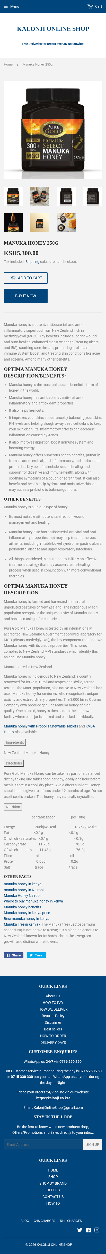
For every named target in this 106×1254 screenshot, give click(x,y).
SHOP (53, 1177)
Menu (14, 6)
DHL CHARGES (71, 1221)
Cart (98, 6)
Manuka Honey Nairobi (22, 895)
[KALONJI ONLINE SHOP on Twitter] (79, 1231)
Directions (14, 763)
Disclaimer (53, 1022)
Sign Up (92, 1145)
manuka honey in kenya (22, 884)
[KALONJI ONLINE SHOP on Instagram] (97, 1231)
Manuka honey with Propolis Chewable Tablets (41, 726)
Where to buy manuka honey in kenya (33, 901)
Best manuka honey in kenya (26, 919)
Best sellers (53, 1029)
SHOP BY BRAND (53, 1183)
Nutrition (13, 807)
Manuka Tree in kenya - (23, 924)
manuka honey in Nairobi (23, 890)
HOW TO (53, 1203)
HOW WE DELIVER (53, 1009)
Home (8, 64)
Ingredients (15, 742)
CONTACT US (53, 1197)
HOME (53, 1170)
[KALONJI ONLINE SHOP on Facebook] (88, 1231)
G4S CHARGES (44, 1221)
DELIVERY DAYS (53, 1042)
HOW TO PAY (53, 1003)
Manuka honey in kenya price (27, 913)
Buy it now (25, 296)
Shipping (32, 262)
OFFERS (53, 1190)
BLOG (25, 1221)
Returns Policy (53, 1016)
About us (53, 996)
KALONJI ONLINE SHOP (53, 28)
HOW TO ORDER (53, 1036)
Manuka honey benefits (22, 907)
